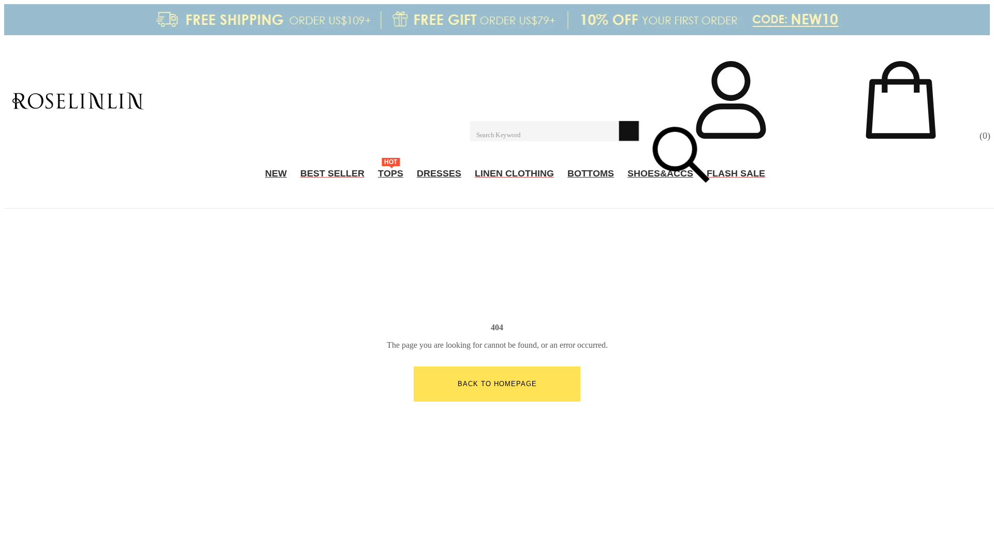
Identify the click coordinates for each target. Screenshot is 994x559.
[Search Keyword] (544, 130)
